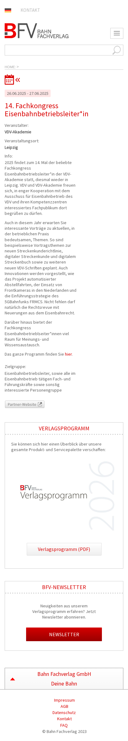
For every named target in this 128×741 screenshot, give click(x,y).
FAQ (64, 725)
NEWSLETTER (64, 634)
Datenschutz (64, 712)
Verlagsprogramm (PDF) (64, 549)
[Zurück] (64, 79)
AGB (64, 706)
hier (68, 354)
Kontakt (30, 10)
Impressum (64, 700)
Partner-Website (20, 403)
